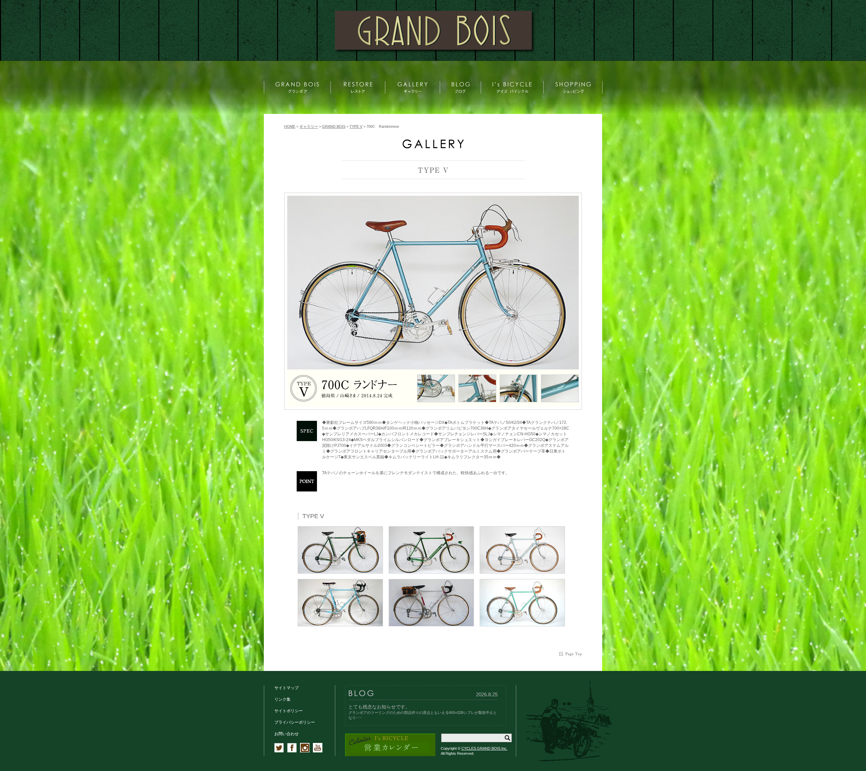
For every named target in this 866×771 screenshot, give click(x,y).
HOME (289, 126)
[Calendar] (390, 755)
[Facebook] (292, 751)
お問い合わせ (286, 733)
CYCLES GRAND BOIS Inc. (484, 748)
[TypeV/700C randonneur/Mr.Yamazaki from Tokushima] (433, 282)
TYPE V (355, 126)
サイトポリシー (288, 710)
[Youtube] (317, 751)
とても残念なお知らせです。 (379, 706)
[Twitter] (279, 751)
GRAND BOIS (333, 126)
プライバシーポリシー (294, 722)
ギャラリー (308, 126)
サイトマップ (286, 687)
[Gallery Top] (433, 146)
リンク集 (282, 699)
